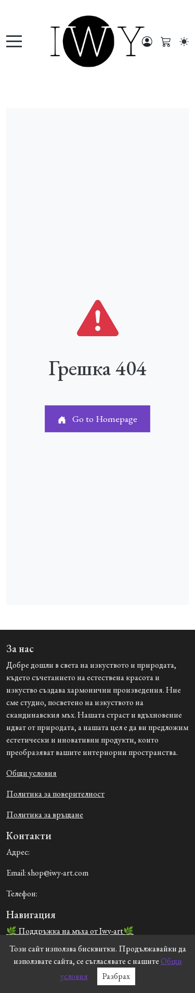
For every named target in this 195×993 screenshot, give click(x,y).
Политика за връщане (44, 814)
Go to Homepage (103, 419)
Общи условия (31, 772)
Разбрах (116, 976)
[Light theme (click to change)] (184, 41)
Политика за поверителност (55, 793)
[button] (166, 41)
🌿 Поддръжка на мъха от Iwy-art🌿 (70, 930)
